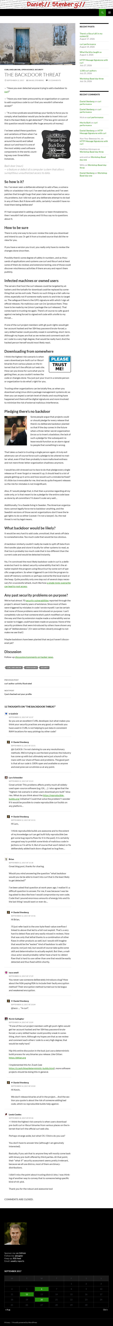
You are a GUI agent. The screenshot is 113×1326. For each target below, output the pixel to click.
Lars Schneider (16, 777)
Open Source (27, 69)
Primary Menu (109, 12)
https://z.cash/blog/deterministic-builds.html (31, 1068)
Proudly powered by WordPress (24, 1322)
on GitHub (21, 1253)
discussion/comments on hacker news (34, 657)
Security (39, 69)
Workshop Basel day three (92, 78)
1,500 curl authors (88, 70)
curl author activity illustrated (18, 682)
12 (27, 1294)
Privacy (7, 1322)
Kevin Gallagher (16, 1019)
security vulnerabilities (37, 600)
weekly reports (17, 1261)
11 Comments (54, 80)
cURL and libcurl (12, 69)
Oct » (105, 1309)
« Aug (7, 1309)
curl (6, 91)
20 (41, 1299)
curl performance (88, 44)
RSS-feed (17, 1258)
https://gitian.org (17, 1057)
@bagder (19, 1255)
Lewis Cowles (15, 1114)
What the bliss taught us (91, 52)
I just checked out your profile (18, 692)
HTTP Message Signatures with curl (93, 131)
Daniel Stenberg (36, 80)
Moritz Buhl (85, 122)
